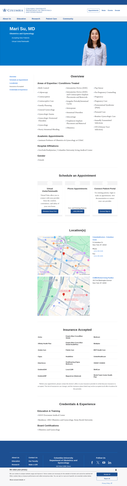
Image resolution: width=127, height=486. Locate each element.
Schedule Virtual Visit (50, 211)
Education (16, 461)
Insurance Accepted (17, 86)
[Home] (27, 10)
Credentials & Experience (19, 90)
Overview (13, 76)
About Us (15, 458)
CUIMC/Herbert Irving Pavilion (103, 278)
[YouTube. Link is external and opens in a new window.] (103, 462)
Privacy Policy (106, 483)
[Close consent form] (115, 469)
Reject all (107, 478)
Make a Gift (33, 465)
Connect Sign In (105, 211)
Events (110, 10)
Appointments (93, 10)
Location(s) (14, 83)
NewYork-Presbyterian (63, 447)
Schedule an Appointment (19, 80)
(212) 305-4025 (98, 256)
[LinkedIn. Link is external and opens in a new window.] (109, 462)
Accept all (107, 474)
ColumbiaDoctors (90, 446)
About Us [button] (7, 19)
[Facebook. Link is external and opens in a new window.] (92, 462)
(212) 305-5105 (78, 211)
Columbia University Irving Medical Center (63, 2)
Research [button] (36, 19)
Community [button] (68, 19)
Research (15, 465)
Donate (117, 10)
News (104, 10)
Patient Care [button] (51, 19)
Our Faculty (33, 461)
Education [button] (21, 19)
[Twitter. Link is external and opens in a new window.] (97, 462)
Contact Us (33, 458)
